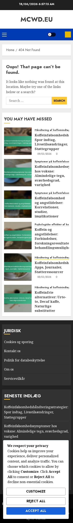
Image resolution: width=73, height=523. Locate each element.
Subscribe (68, 34)
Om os (9, 369)
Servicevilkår (14, 378)
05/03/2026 (45, 277)
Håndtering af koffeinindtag (52, 130)
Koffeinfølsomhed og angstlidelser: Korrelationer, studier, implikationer (50, 207)
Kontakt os (12, 351)
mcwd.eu (36, 19)
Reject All (36, 501)
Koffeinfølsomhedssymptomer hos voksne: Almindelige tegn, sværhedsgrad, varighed (36, 431)
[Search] (60, 35)
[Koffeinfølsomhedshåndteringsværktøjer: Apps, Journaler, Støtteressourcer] (18, 267)
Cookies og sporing (18, 342)
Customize (36, 491)
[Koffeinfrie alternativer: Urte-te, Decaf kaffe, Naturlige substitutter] (18, 298)
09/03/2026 (45, 154)
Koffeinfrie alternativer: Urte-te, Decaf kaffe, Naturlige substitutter (50, 301)
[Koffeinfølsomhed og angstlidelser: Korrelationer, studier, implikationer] (18, 204)
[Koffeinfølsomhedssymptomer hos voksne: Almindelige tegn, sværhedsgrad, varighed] (18, 172)
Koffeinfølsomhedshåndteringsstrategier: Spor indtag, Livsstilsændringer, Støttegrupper (36, 412)
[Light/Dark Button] (52, 34)
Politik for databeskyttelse (24, 360)
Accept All (36, 510)
